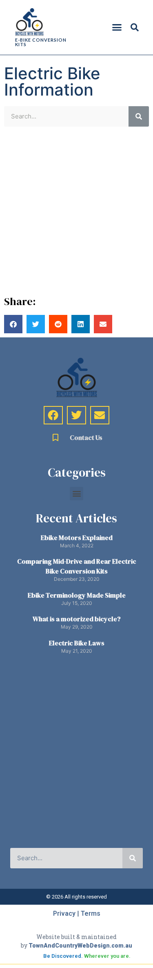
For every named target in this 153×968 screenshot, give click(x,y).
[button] (116, 27)
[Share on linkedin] (80, 324)
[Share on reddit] (58, 324)
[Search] (139, 116)
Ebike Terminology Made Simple (77, 595)
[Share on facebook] (13, 324)
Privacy (64, 913)
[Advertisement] (76, 211)
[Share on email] (103, 324)
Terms (90, 913)
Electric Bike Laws (76, 642)
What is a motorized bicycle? (77, 618)
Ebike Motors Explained (77, 537)
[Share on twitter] (36, 324)
